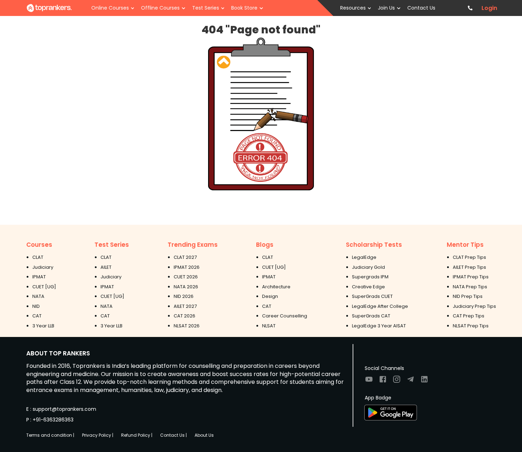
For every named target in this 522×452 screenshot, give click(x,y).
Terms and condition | (50, 435)
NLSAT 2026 (187, 325)
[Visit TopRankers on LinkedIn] (424, 381)
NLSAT (269, 325)
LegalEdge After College (380, 306)
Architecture (276, 286)
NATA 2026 (186, 286)
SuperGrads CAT (371, 315)
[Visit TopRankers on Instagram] (396, 381)
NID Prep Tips (468, 296)
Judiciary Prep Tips (474, 306)
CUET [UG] (44, 286)
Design (270, 296)
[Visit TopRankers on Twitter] (410, 381)
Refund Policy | (136, 435)
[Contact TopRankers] (470, 8)
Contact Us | (173, 435)
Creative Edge (368, 286)
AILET (106, 267)
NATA (38, 296)
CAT (37, 315)
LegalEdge (364, 257)
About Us (204, 435)
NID (36, 306)
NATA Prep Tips (470, 286)
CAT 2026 (184, 315)
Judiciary (42, 267)
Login (489, 8)
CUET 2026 (186, 276)
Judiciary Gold (368, 267)
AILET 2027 (185, 306)
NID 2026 (184, 296)
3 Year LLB (43, 325)
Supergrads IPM (370, 276)
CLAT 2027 (185, 257)
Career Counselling (284, 315)
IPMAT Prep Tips (471, 276)
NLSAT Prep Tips (471, 325)
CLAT (37, 257)
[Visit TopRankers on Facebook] (383, 381)
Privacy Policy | (97, 435)
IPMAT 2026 (187, 267)
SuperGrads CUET (372, 296)
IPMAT (39, 276)
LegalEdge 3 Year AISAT (379, 325)
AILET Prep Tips (469, 267)
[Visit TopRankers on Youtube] (369, 381)
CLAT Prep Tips (469, 257)
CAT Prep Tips (468, 315)
